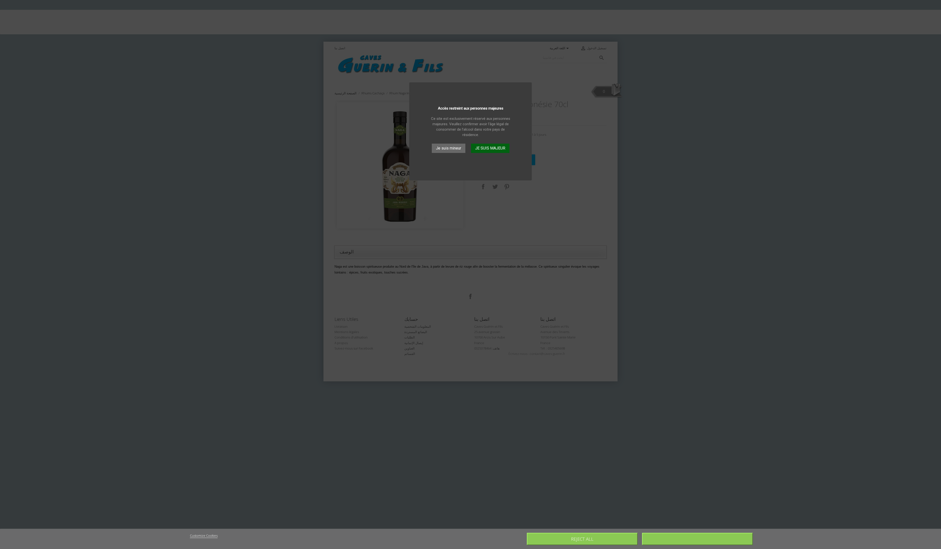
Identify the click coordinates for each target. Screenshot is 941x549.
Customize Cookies (204, 535)
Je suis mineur (448, 148)
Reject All (582, 539)
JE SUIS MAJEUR (490, 148)
